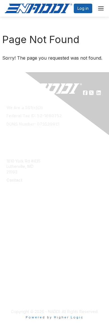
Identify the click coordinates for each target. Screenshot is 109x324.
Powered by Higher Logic (55, 317)
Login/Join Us (18, 233)
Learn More (17, 228)
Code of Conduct (22, 281)
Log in (83, 8)
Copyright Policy (21, 286)
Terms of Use (18, 270)
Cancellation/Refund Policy (31, 275)
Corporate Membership (27, 222)
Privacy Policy (19, 292)
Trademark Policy (22, 297)
